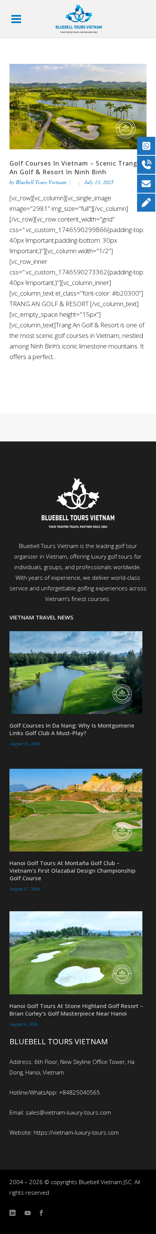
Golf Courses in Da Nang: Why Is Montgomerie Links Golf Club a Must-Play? (71, 729)
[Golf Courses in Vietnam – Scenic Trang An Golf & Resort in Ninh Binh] (78, 105)
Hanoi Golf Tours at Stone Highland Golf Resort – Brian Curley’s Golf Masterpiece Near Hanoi (76, 1009)
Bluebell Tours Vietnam (41, 182)
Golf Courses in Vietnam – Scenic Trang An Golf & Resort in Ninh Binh (73, 167)
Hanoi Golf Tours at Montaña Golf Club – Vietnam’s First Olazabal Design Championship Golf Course (72, 870)
